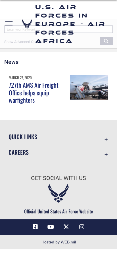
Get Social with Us (58, 178)
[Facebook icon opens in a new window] (35, 227)
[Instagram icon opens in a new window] (82, 227)
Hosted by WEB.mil (58, 242)
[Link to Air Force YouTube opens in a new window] (51, 227)
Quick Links (23, 137)
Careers (19, 152)
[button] (9, 24)
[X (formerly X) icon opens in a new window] (66, 227)
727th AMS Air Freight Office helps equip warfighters (33, 92)
